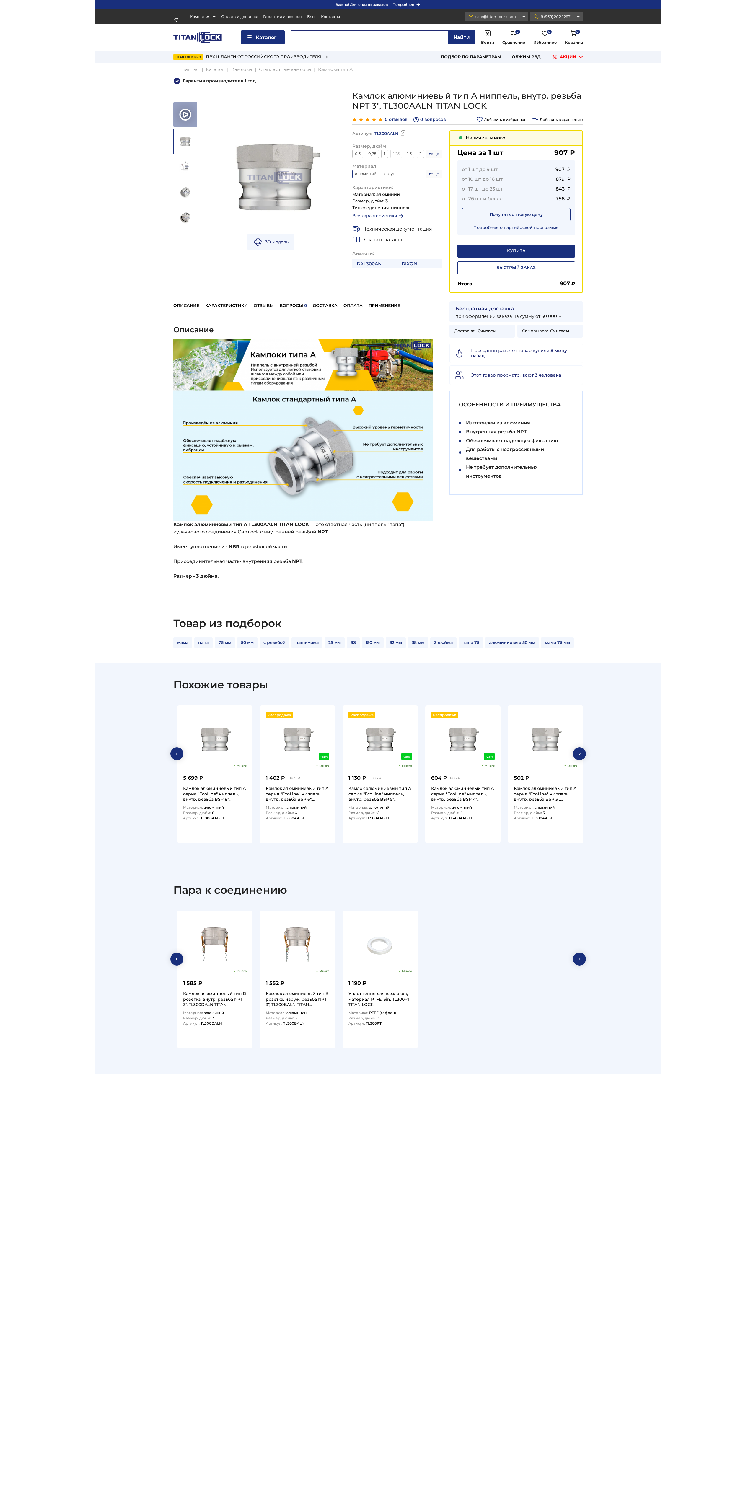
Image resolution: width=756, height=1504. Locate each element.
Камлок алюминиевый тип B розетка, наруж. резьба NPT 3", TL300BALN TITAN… (297, 999)
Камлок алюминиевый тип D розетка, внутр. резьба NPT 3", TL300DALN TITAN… (214, 999)
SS (353, 642)
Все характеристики (374, 215)
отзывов (396, 119)
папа (203, 642)
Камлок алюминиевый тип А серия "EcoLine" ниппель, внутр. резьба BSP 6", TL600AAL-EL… (297, 793)
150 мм (373, 642)
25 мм (334, 642)
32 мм (396, 642)
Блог (311, 17)
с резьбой (274, 642)
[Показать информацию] (523, 16)
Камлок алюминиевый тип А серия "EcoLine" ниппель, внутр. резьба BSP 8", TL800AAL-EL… (214, 793)
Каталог (266, 37)
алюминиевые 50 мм (512, 642)
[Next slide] (579, 753)
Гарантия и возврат (282, 17)
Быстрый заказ (516, 267)
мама (182, 642)
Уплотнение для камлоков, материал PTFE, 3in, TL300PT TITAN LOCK (379, 999)
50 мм (247, 642)
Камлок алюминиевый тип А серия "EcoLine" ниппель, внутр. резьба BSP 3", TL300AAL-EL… (545, 793)
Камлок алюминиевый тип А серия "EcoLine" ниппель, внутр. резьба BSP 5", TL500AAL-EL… (379, 793)
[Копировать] (403, 133)
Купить (516, 250)
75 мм (225, 642)
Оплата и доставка (239, 17)
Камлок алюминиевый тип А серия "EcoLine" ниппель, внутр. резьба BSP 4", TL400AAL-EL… (462, 793)
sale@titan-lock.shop (495, 16)
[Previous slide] (176, 753)
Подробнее (403, 4)
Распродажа (279, 715)
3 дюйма (443, 642)
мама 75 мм (557, 642)
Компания (200, 16)
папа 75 (470, 642)
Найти (462, 37)
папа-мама (307, 642)
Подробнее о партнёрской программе (516, 227)
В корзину (233, 836)
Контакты (330, 17)
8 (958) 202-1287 (556, 16)
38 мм (418, 642)
